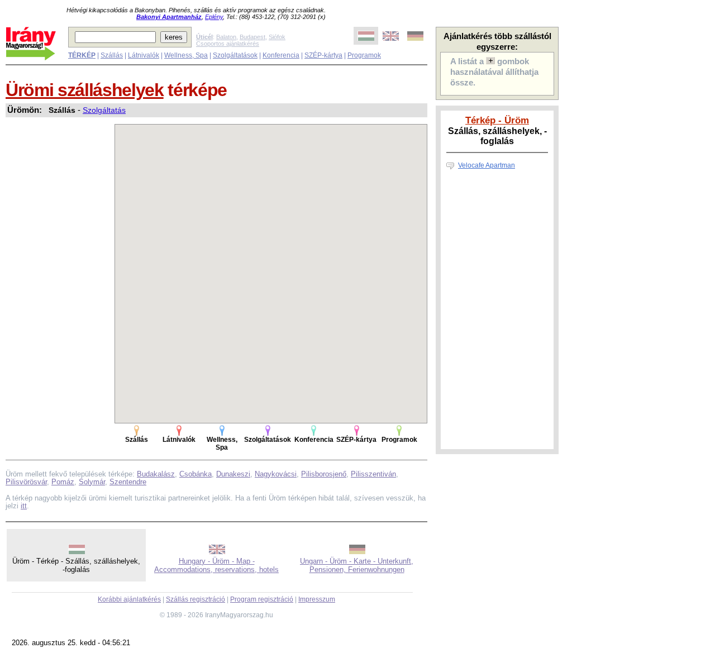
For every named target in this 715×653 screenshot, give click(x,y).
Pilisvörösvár (26, 482)
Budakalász (156, 474)
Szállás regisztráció (195, 599)
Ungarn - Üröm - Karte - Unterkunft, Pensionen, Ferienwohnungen (356, 565)
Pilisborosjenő (323, 474)
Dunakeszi (233, 474)
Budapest (252, 37)
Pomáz (62, 482)
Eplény (214, 16)
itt (24, 506)
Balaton (226, 37)
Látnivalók (143, 55)
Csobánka (195, 474)
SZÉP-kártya (323, 55)
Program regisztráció (261, 599)
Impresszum (316, 599)
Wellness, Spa (186, 55)
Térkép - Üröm (497, 120)
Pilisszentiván (373, 474)
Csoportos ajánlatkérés (227, 43)
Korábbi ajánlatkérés (129, 599)
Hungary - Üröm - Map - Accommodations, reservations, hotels (216, 565)
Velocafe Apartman (486, 165)
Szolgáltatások (235, 55)
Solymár (92, 482)
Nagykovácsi (276, 474)
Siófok (277, 37)
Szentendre (127, 482)
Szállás (112, 55)
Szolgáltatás (104, 110)
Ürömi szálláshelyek (85, 90)
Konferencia (281, 55)
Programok (364, 55)
